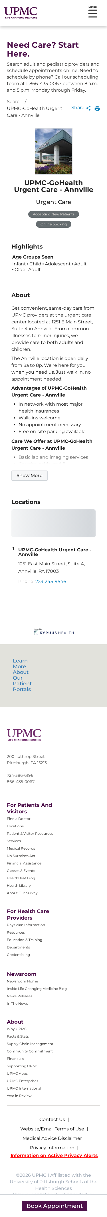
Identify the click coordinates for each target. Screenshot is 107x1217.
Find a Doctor (19, 818)
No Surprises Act (21, 856)
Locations (15, 826)
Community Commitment (30, 1051)
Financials (15, 1058)
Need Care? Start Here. (43, 49)
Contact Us (52, 1119)
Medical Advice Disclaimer (52, 1138)
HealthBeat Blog (21, 878)
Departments (18, 947)
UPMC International (24, 1088)
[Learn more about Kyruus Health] (54, 632)
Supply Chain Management (30, 1044)
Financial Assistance (24, 863)
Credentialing (18, 954)
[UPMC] (20, 13)
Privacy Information (52, 1147)
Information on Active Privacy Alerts (54, 1155)
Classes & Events (21, 870)
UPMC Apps (17, 1073)
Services (14, 841)
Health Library (19, 885)
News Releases (19, 996)
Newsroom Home (22, 981)
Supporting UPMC (22, 1066)
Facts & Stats (18, 1036)
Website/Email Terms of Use (52, 1129)
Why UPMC (17, 1029)
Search (15, 101)
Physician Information (26, 925)
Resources (16, 932)
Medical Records (21, 848)
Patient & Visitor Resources (30, 833)
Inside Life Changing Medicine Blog (37, 988)
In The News (17, 1003)
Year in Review (19, 1096)
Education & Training (24, 940)
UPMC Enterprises (22, 1081)
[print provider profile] (97, 108)
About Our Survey (22, 893)
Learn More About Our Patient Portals (22, 675)
